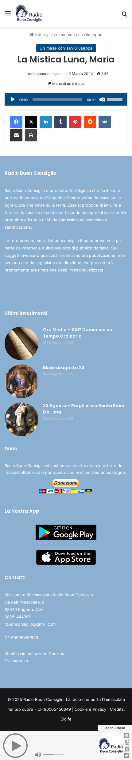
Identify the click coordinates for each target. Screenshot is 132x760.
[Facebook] (16, 122)
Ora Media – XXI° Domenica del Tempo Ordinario (78, 333)
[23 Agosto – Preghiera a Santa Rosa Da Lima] (21, 419)
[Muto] (102, 99)
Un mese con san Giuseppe (76, 34)
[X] (31, 122)
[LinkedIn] (46, 122)
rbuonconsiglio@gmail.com (30, 624)
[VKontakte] (105, 122)
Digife (66, 719)
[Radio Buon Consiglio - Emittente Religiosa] (29, 13)
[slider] (115, 98)
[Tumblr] (60, 122)
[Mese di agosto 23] (21, 381)
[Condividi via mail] (16, 135)
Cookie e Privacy (90, 709)
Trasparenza (16, 660)
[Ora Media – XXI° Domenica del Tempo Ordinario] (21, 343)
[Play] (13, 99)
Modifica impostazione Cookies (34, 653)
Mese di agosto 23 (63, 368)
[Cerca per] (124, 16)
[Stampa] (31, 135)
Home (39, 34)
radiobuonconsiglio (44, 73)
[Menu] (8, 16)
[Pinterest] (75, 122)
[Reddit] (90, 122)
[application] (66, 99)
